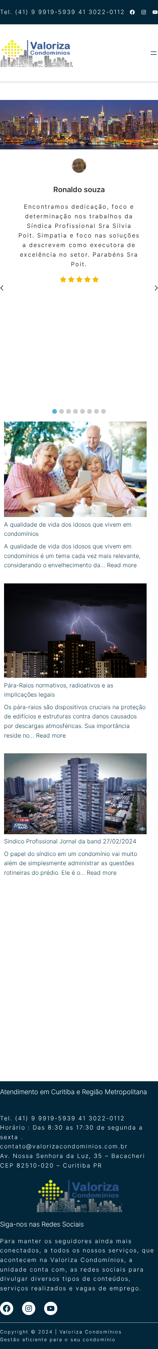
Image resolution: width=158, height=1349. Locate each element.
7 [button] (96, 411)
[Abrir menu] (153, 53)
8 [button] (103, 411)
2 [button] (61, 411)
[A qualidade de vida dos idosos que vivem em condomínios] (75, 471)
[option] (83, 221)
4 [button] (75, 411)
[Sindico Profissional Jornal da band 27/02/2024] (75, 795)
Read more (122, 565)
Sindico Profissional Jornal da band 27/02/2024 (70, 841)
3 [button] (68, 411)
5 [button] (82, 411)
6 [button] (89, 411)
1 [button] (54, 411)
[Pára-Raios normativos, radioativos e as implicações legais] (75, 632)
